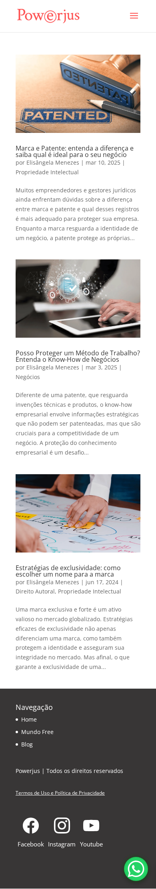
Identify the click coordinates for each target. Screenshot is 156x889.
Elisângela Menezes (52, 162)
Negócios (28, 377)
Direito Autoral (35, 591)
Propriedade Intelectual (47, 172)
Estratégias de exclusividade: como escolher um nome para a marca (68, 571)
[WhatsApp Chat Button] (136, 869)
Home (29, 719)
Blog (27, 744)
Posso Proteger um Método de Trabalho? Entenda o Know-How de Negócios (78, 356)
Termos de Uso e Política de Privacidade (60, 792)
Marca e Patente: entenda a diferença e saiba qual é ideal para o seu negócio (75, 151)
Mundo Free (37, 732)
